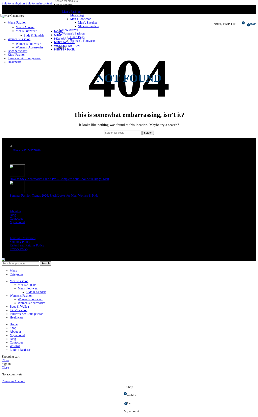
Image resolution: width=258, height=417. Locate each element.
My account (17, 222)
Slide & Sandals (88, 26)
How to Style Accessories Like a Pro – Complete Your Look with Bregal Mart (59, 179)
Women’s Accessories (29, 47)
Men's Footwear (80, 19)
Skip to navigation (14, 3)
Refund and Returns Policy (27, 245)
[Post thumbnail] (17, 175)
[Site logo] (27, 35)
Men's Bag (77, 15)
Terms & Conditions (22, 238)
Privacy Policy (19, 249)
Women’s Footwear (28, 43)
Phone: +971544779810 (27, 150)
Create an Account (13, 381)
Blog (13, 215)
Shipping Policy (20, 241)
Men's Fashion (71, 11)
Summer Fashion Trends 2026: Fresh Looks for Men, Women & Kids (54, 195)
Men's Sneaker (87, 22)
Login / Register (20, 349)
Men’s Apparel (27, 284)
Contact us (16, 218)
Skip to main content (39, 3)
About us (15, 211)
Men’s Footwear (28, 288)
